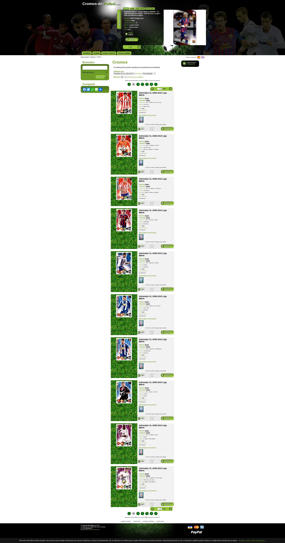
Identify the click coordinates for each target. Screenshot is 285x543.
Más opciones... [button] (88, 72)
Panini (147, 98)
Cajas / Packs (140, 8)
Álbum (132, 8)
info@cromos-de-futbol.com (92, 529)
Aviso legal (160, 521)
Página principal (85, 57)
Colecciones (150, 8)
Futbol (148, 100)
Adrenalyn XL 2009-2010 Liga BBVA (153, 94)
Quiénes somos (126, 521)
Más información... (259, 540)
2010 (143, 108)
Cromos (126, 8)
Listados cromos (148, 521)
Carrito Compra (191, 63)
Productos (93, 57)
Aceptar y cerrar (245, 540)
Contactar (136, 521)
